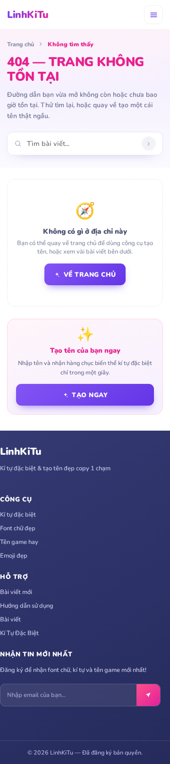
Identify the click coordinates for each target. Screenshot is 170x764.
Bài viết (10, 619)
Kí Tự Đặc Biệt (19, 633)
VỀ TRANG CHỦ (90, 274)
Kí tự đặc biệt (18, 514)
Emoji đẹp (13, 556)
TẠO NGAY (90, 394)
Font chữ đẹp (17, 528)
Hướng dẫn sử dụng (26, 606)
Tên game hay (19, 542)
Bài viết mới (16, 592)
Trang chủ (20, 44)
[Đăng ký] (148, 695)
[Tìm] (149, 143)
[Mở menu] (153, 14)
